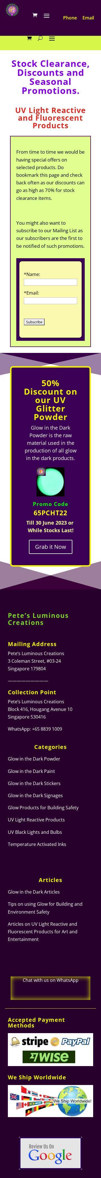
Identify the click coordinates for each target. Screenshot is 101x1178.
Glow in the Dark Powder (34, 759)
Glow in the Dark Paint (31, 771)
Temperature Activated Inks (37, 844)
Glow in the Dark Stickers (34, 783)
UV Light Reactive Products (36, 820)
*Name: (32, 274)
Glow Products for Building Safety (43, 808)
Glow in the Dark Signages (35, 795)
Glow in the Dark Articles (34, 892)
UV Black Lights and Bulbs (35, 832)
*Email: (31, 293)
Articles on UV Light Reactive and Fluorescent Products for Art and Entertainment (42, 931)
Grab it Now (50, 547)
